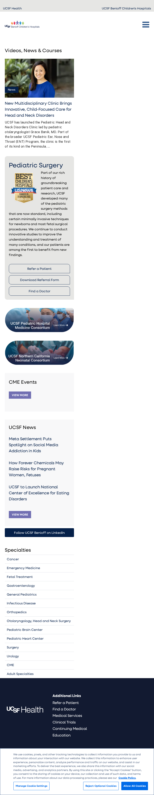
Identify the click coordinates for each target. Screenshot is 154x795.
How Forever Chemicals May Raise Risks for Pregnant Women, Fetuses (36, 468)
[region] (77, 771)
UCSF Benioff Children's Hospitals (126, 8)
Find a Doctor (39, 291)
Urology (13, 656)
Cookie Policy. (127, 778)
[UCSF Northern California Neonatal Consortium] (39, 348)
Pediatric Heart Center (25, 638)
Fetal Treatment (20, 577)
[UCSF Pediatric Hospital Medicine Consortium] (39, 316)
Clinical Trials (64, 722)
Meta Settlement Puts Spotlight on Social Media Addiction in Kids (33, 444)
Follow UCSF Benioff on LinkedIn (39, 532)
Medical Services (67, 715)
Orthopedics (16, 612)
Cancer (13, 559)
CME (10, 665)
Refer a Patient (39, 268)
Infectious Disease (21, 603)
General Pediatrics (21, 594)
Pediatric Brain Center (25, 629)
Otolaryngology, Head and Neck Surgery (39, 621)
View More (20, 395)
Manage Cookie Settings (31, 786)
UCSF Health (12, 8)
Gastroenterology (21, 585)
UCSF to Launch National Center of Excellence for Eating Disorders (39, 492)
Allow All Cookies (135, 786)
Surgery (13, 647)
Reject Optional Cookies (101, 786)
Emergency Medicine (23, 568)
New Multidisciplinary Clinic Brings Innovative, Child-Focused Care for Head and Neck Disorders (38, 109)
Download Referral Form (39, 280)
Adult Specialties (20, 674)
